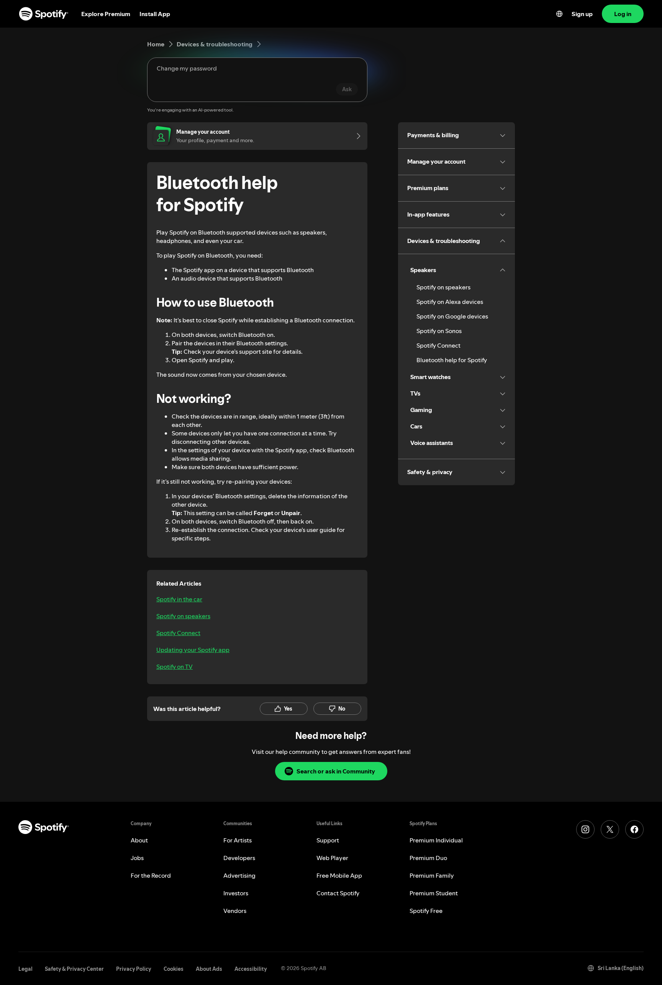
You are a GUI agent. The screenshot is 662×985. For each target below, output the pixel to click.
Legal (25, 969)
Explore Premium (105, 14)
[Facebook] (634, 829)
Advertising (239, 875)
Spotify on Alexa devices (449, 301)
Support (327, 840)
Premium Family (432, 875)
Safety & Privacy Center (74, 969)
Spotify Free (426, 910)
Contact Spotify (337, 893)
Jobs (137, 858)
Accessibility (250, 969)
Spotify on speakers (183, 616)
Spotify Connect (178, 633)
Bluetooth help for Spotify (451, 360)
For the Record (151, 875)
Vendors (234, 910)
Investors (235, 893)
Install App (154, 14)
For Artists (237, 840)
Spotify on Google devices (452, 316)
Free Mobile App (339, 875)
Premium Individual (436, 840)
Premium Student (434, 893)
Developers (239, 858)
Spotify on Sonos (439, 331)
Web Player (332, 858)
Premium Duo (428, 858)
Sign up (582, 14)
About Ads (209, 969)
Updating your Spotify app (192, 649)
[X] (610, 829)
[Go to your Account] (356, 136)
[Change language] (559, 14)
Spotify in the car (179, 599)
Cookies (174, 969)
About (139, 840)
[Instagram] (585, 829)
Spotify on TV (174, 666)
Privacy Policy (133, 969)
